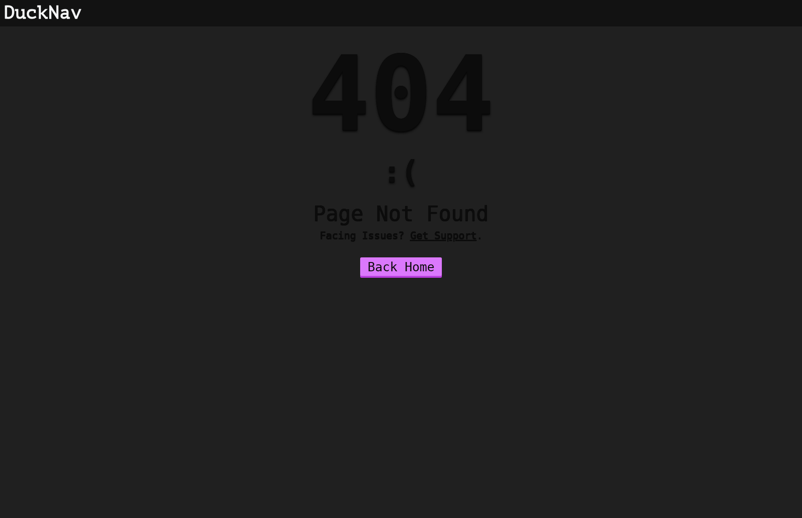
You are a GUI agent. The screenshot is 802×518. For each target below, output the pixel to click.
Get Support (443, 235)
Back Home (401, 267)
